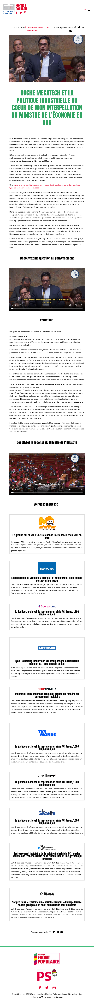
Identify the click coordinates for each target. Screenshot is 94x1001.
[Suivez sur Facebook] (16, 12)
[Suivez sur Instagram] (24, 12)
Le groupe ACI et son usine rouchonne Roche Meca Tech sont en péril (47, 536)
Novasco (35, 188)
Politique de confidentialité (65, 994)
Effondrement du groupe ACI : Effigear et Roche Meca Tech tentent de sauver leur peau (46, 579)
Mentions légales (44, 994)
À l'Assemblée (31, 27)
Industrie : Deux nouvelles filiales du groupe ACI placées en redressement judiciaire (47, 695)
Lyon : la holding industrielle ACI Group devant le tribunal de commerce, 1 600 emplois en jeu (47, 662)
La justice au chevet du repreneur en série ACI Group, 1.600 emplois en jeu (47, 613)
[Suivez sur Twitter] (20, 12)
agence (55, 997)
